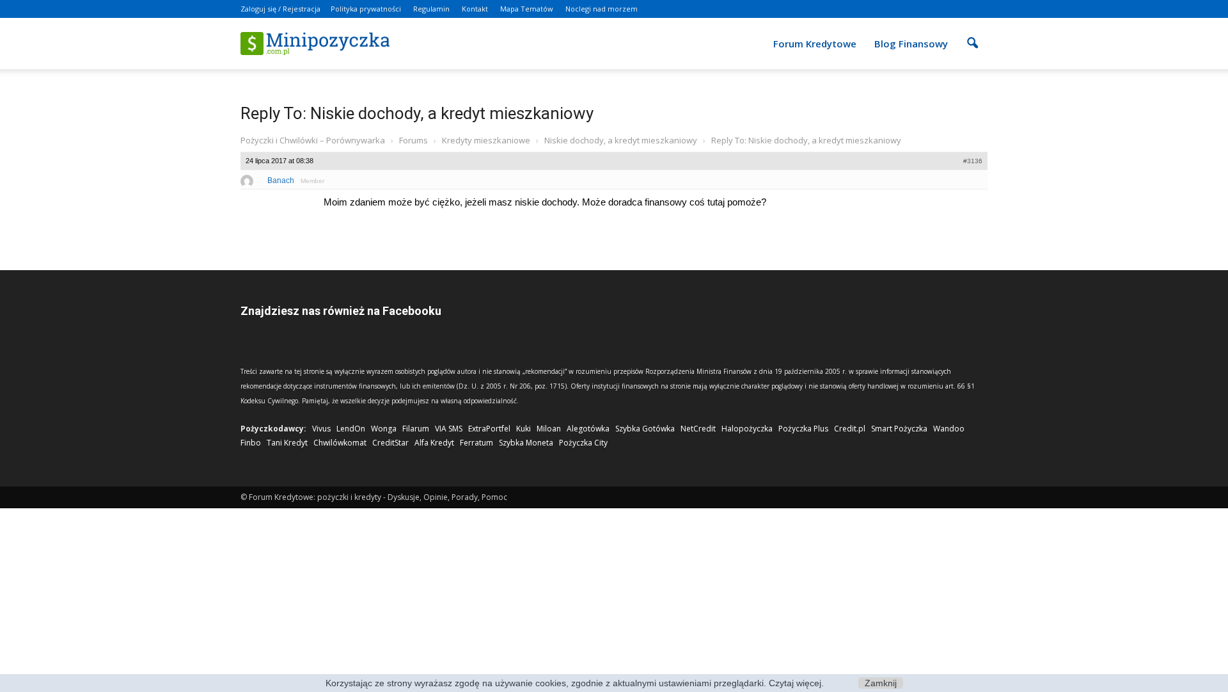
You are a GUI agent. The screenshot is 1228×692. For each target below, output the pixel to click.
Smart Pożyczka (899, 428)
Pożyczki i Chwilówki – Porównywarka (312, 140)
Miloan (549, 428)
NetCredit (698, 428)
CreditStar (390, 442)
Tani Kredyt (287, 442)
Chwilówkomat (339, 442)
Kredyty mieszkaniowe (486, 140)
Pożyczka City (583, 442)
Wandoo (948, 428)
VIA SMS (448, 428)
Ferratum (476, 442)
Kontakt (475, 8)
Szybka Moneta (526, 442)
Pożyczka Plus (803, 428)
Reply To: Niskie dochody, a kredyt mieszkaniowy (417, 113)
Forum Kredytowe (814, 43)
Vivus (321, 428)
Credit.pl (849, 428)
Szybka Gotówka (645, 428)
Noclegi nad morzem (601, 8)
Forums (413, 140)
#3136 (972, 161)
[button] (972, 34)
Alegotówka (588, 428)
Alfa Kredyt (434, 442)
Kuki (523, 428)
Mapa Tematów (526, 8)
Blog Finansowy (911, 43)
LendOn (350, 428)
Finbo (250, 442)
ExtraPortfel (489, 428)
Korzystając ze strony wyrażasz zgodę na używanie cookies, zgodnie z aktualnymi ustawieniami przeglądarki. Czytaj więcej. (575, 683)
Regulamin (431, 8)
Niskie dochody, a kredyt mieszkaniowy (620, 140)
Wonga (384, 428)
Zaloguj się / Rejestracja (280, 8)
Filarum (415, 428)
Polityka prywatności (366, 8)
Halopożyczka (747, 428)
